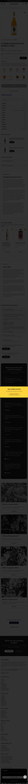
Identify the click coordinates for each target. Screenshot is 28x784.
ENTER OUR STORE (14, 394)
